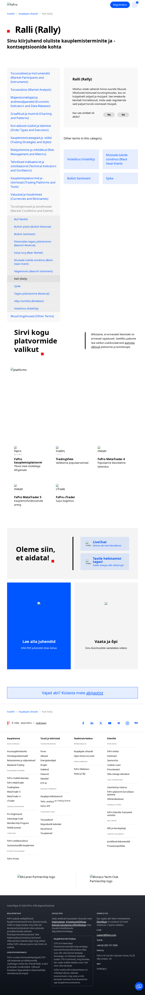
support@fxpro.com (106, 935)
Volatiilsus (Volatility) (26, 308)
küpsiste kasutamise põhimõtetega (69, 924)
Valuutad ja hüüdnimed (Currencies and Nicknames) (29, 197)
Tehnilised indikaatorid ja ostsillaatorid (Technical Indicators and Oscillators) (33, 166)
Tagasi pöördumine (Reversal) (31, 293)
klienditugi (102, 921)
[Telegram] (118, 723)
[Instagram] (127, 723)
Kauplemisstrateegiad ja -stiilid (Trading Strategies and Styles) (31, 140)
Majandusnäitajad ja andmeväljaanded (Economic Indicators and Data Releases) (30, 101)
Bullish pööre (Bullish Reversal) (32, 226)
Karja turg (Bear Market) (28, 252)
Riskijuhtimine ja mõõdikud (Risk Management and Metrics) (32, 152)
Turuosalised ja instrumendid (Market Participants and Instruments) (30, 77)
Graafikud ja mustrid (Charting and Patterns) (31, 116)
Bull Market (21, 219)
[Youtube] (109, 723)
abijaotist (94, 692)
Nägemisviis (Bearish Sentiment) (33, 271)
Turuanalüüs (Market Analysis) (31, 90)
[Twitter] (101, 723)
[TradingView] (136, 723)
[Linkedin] (92, 723)
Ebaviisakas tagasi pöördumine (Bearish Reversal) (32, 243)
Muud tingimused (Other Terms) (32, 316)
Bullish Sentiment (24, 234)
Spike (17, 286)
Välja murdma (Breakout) (29, 301)
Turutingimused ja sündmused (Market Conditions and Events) (32, 209)
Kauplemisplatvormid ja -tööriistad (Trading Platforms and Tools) (33, 182)
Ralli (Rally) (20, 278)
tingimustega (58, 921)
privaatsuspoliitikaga (76, 921)
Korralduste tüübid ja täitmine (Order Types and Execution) (31, 128)
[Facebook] (83, 723)
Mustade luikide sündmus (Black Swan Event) (33, 261)
